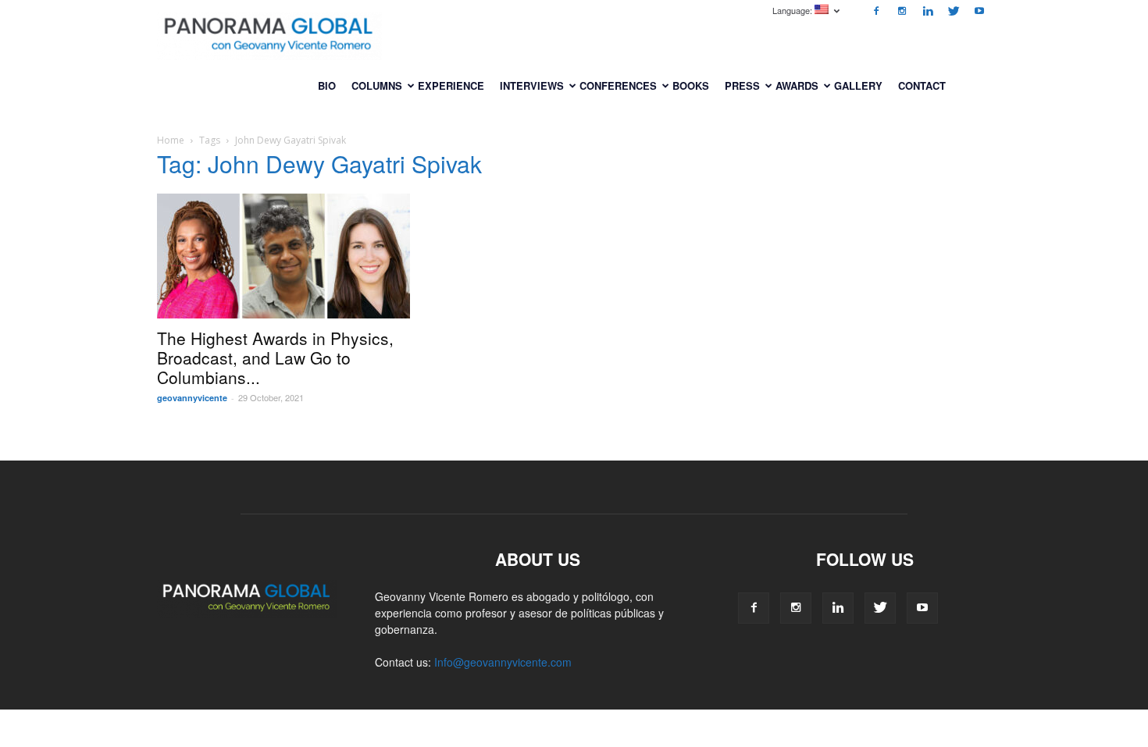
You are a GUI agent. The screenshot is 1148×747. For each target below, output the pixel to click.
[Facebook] (876, 11)
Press (742, 85)
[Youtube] (979, 11)
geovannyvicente (192, 398)
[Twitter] (953, 11)
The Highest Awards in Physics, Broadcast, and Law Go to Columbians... (275, 357)
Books (690, 85)
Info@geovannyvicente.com (503, 662)
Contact (922, 85)
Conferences (618, 85)
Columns (376, 85)
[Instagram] (902, 11)
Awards (796, 85)
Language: (793, 10)
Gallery (858, 85)
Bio (327, 85)
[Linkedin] (927, 11)
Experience (451, 85)
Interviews (532, 85)
